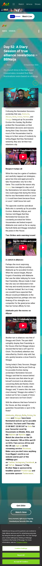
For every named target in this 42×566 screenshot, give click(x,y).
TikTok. (11, 465)
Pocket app (26, 471)
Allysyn (9, 117)
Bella (14, 117)
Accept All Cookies (21, 562)
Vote (30, 426)
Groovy (8, 187)
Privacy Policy (21, 542)
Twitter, (11, 462)
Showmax (26, 448)
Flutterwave (28, 473)
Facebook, (30, 462)
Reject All (20, 555)
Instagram (20, 462)
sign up (19, 446)
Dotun (19, 117)
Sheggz (9, 119)
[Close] (39, 527)
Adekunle (25, 114)
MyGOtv (22, 435)
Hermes (26, 117)
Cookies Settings (21, 548)
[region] (21, 545)
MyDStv (12, 435)
